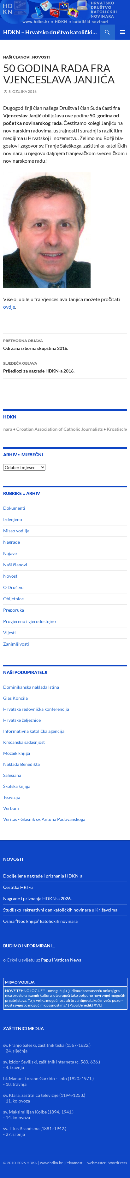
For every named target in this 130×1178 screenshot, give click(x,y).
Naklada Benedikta (21, 764)
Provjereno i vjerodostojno (29, 621)
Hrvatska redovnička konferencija (36, 709)
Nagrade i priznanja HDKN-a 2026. (37, 898)
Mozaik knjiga (16, 753)
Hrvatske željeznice (22, 720)
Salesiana (12, 775)
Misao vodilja (16, 530)
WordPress (117, 1162)
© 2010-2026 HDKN (20, 1162)
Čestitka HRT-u (18, 887)
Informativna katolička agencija (33, 731)
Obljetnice (13, 598)
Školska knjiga (16, 786)
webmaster (96, 1162)
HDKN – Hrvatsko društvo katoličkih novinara (51, 32)
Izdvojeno (12, 519)
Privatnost (73, 1162)
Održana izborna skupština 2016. (35, 344)
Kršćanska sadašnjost (24, 742)
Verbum (11, 808)
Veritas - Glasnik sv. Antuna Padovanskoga (44, 819)
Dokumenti (14, 508)
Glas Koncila (15, 698)
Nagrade (11, 542)
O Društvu (13, 587)
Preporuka (13, 610)
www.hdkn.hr (51, 1162)
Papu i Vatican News (61, 959)
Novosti (41, 57)
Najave (10, 553)
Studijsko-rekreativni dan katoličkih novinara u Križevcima (60, 909)
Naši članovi (17, 57)
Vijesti (9, 632)
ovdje (9, 307)
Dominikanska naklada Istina (31, 687)
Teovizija (11, 797)
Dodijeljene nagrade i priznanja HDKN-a (42, 875)
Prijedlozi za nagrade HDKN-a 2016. (38, 367)
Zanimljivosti (16, 644)
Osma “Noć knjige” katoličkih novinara (40, 921)
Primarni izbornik (122, 32)
